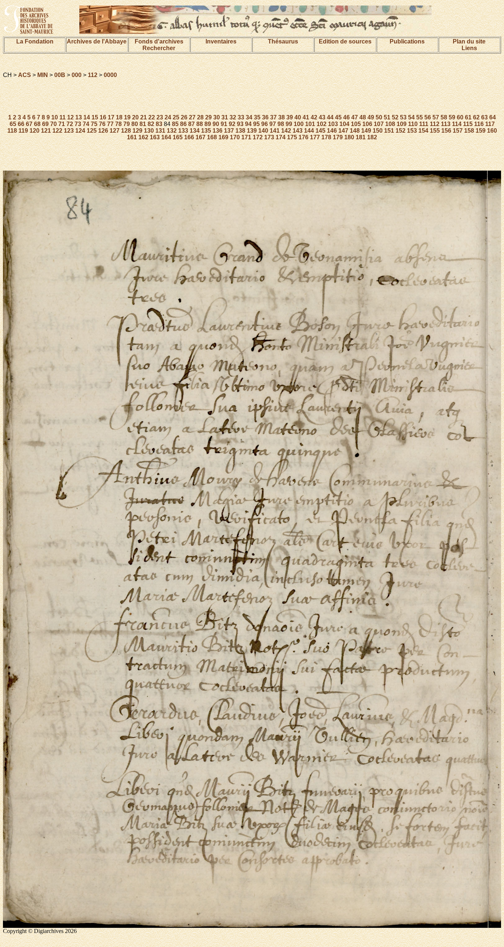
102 (322, 124)
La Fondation (34, 41)
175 (292, 137)
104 (344, 124)
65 (13, 124)
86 (183, 124)
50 (379, 117)
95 (256, 124)
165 (178, 137)
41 (306, 117)
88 (199, 124)
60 (460, 117)
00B (59, 75)
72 (69, 124)
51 (387, 117)
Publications (407, 41)
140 (263, 130)
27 (192, 117)
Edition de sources (345, 41)
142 (286, 130)
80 (134, 124)
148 (355, 130)
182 (372, 137)
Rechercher (158, 48)
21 (143, 117)
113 (446, 124)
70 (53, 124)
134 (195, 130)
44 (330, 117)
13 (78, 117)
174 (281, 137)
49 (370, 117)
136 (217, 130)
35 (257, 117)
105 (356, 124)
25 (176, 117)
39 (289, 117)
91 (224, 124)
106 (367, 124)
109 (402, 124)
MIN (42, 75)
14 (86, 117)
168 (212, 137)
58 (444, 117)
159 (481, 130)
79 (126, 124)
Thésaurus (283, 41)
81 (142, 124)
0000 (110, 75)
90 (216, 124)
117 (490, 124)
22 (151, 117)
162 (143, 137)
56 (427, 117)
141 (275, 130)
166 (189, 137)
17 (111, 117)
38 (281, 117)
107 (379, 124)
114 (457, 124)
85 (175, 124)
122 (57, 130)
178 (326, 137)
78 (118, 124)
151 (389, 130)
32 (232, 117)
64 (492, 117)
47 (354, 117)
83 (159, 124)
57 (435, 117)
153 (412, 130)
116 (479, 124)
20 (135, 117)
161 (132, 137)
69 (45, 124)
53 (403, 117)
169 (223, 137)
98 (280, 124)
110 (413, 124)
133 (183, 130)
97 (272, 124)
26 (184, 117)
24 (168, 117)
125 (92, 130)
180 (349, 137)
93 (240, 124)
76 (102, 124)
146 (332, 130)
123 (69, 130)
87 (191, 124)
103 (333, 124)
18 (119, 117)
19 (127, 117)
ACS (24, 75)
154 (423, 130)
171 (246, 137)
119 (23, 130)
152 (400, 130)
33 (241, 117)
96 (264, 124)
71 (61, 124)
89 (207, 124)
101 (310, 124)
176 (303, 137)
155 (435, 130)
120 (34, 130)
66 (21, 124)
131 (160, 130)
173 (269, 137)
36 (265, 117)
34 (249, 117)
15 (95, 117)
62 (476, 117)
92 (232, 124)
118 (12, 130)
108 (390, 124)
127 (115, 130)
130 (149, 130)
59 (452, 117)
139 (252, 130)
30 (216, 117)
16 (103, 117)
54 (411, 117)
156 (446, 130)
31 (224, 117)
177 (315, 137)
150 (378, 130)
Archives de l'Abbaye (97, 41)
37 (273, 117)
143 (298, 130)
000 (77, 75)
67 (29, 124)
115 (468, 124)
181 (361, 137)
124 (80, 130)
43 (322, 117)
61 (468, 117)
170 (235, 137)
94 (248, 124)
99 (289, 124)
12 (70, 117)
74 (86, 124)
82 (151, 124)
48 (362, 117)
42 (314, 117)
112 (92, 75)
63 (484, 117)
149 (366, 130)
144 (309, 130)
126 (103, 130)
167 (201, 137)
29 (208, 117)
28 (200, 117)
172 (258, 137)
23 (159, 117)
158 (469, 130)
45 (338, 117)
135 (206, 130)
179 (338, 137)
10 (54, 117)
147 (343, 130)
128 (126, 130)
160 (492, 130)
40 (297, 117)
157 (458, 130)
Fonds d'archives (159, 41)
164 (166, 137)
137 (229, 130)
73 (78, 124)
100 (299, 124)
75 (94, 124)
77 (110, 124)
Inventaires (221, 41)
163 (155, 137)
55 (419, 117)
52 (395, 117)
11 (62, 117)
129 (137, 130)
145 (320, 130)
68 (37, 124)
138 (240, 130)
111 (423, 124)
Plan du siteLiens (469, 44)
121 (46, 130)
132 (172, 130)
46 (346, 117)
